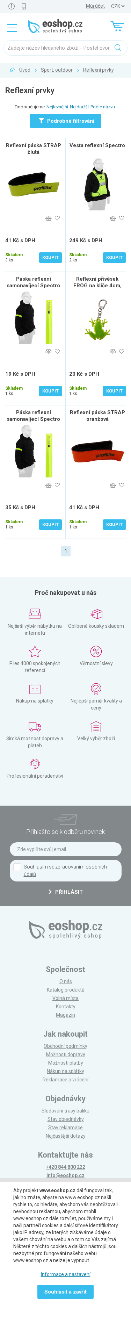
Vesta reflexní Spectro (97, 145)
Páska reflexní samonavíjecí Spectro (33, 282)
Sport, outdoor (57, 70)
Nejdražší (79, 106)
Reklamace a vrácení (65, 1079)
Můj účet (95, 6)
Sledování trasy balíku (65, 1111)
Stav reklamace (65, 1127)
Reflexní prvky (98, 70)
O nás (65, 981)
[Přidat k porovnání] (48, 218)
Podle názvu (102, 106)
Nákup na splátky (65, 1071)
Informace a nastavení (65, 1274)
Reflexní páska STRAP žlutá (33, 148)
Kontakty (65, 1006)
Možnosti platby (65, 1063)
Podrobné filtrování (70, 121)
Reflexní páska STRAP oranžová (97, 415)
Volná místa (65, 998)
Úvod (24, 70)
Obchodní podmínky (65, 1046)
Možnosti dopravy (65, 1054)
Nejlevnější (57, 106)
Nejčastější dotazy (66, 1136)
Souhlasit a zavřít (65, 1292)
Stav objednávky (66, 1119)
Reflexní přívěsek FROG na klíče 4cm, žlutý (97, 285)
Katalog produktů (66, 990)
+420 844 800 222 (65, 1167)
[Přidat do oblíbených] (57, 218)
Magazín (65, 1015)
